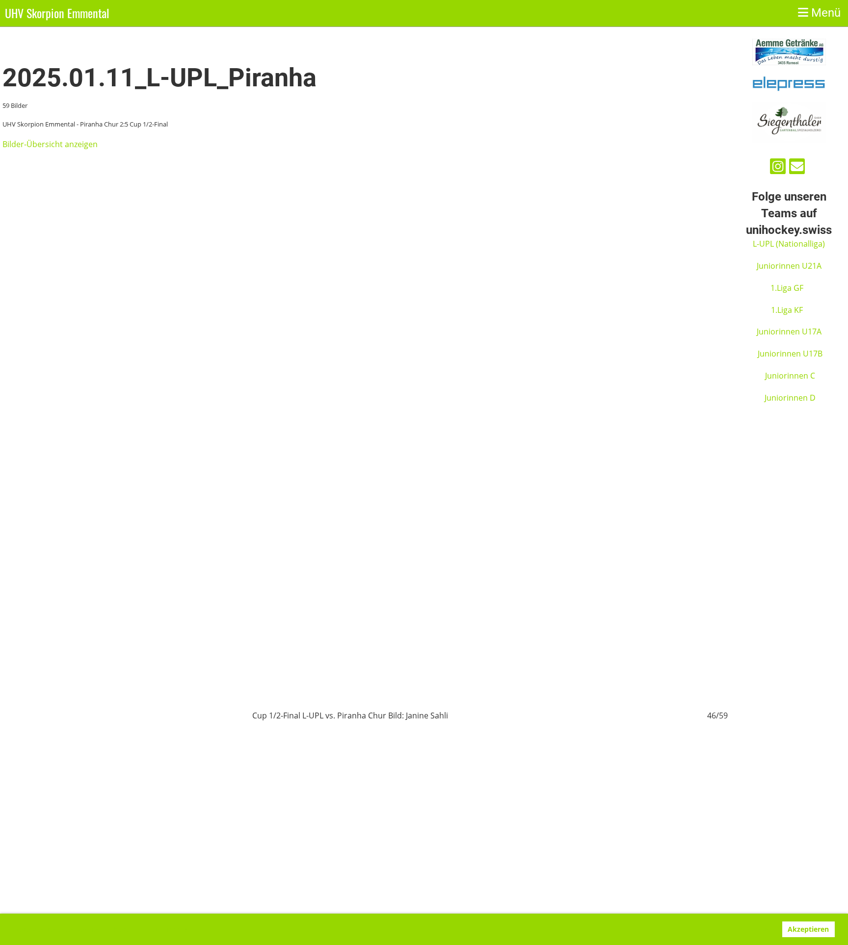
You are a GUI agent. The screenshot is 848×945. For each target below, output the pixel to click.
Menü (824, 13)
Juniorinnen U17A (789, 331)
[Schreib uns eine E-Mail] (797, 168)
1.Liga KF (787, 310)
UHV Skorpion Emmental (57, 13)
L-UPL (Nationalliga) (789, 243)
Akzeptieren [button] (808, 929)
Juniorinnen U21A (790, 265)
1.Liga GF (787, 287)
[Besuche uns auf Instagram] (778, 168)
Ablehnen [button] (755, 929)
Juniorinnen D (790, 397)
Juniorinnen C (789, 375)
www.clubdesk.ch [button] (160, 929)
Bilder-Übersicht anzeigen (50, 144)
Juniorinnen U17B (790, 353)
